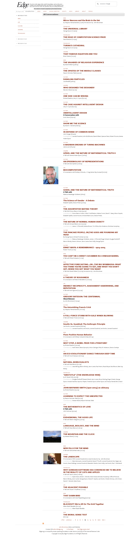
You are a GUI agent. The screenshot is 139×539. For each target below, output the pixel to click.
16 (95, 520)
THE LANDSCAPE (71, 456)
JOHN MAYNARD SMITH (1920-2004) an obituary (86, 387)
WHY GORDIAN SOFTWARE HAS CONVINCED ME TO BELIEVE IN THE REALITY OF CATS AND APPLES (92, 471)
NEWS (70, 11)
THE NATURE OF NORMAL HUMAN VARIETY (83, 221)
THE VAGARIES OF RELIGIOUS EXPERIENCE (83, 62)
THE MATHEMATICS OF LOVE (77, 406)
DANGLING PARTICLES (74, 79)
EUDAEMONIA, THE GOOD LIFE (78, 417)
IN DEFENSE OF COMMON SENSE (78, 131)
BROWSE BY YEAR (22, 39)
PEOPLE (90, 11)
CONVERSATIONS (29, 11)
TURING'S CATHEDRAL (74, 45)
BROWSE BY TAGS (22, 43)
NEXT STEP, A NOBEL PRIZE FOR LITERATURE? (85, 343)
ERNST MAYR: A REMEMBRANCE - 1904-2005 (84, 247)
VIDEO (38, 11)
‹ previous (69, 520)
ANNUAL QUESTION (54, 11)
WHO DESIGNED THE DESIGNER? (79, 87)
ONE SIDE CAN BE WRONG (75, 96)
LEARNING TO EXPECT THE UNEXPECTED (83, 396)
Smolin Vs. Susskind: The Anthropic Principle (84, 324)
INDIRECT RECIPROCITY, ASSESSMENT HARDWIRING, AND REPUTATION (91, 286)
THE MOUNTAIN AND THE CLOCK (79, 434)
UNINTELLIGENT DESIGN (75, 112)
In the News (70, 529)
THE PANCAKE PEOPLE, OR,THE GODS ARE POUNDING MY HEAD (90, 233)
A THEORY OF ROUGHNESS (76, 277)
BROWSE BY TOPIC (22, 15)
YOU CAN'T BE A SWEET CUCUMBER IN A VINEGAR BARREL (91, 255)
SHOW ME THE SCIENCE (74, 123)
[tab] (28, 15)
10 (80, 520)
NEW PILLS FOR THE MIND (75, 448)
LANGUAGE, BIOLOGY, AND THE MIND (81, 425)
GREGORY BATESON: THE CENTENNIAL (81, 296)
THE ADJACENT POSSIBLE (75, 487)
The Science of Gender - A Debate (78, 200)
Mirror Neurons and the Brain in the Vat (81, 20)
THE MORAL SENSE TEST (75, 514)
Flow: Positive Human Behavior (77, 334)
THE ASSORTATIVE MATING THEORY (80, 208)
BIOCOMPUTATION (72, 169)
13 (87, 520)
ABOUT (84, 11)
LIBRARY (77, 11)
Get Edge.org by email (83, 529)
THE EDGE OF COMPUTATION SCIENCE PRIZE (84, 37)
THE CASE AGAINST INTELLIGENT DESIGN (83, 104)
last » (103, 520)
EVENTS (64, 11)
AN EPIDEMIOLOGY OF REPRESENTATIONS (83, 161)
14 (90, 520)
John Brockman (63, 527)
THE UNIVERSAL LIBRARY (75, 28)
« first (62, 520)
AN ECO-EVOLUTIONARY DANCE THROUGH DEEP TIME (89, 353)
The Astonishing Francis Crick (77, 307)
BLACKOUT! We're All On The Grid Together (83, 504)
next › (99, 520)
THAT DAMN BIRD (71, 495)
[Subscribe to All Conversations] (43, 524)
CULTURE (65, 68)
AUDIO (44, 11)
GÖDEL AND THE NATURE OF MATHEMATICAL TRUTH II (89, 153)
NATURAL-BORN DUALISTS (76, 362)
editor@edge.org (58, 529)
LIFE (64, 168)
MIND (64, 18)
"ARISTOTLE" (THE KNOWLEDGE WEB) (81, 374)
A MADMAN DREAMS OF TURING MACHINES (84, 144)
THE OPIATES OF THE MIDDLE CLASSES (82, 70)
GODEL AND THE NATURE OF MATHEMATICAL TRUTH (88, 189)
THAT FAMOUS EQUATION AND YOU (80, 53)
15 (93, 520)
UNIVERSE (65, 52)
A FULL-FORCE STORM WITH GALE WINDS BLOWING (88, 315)
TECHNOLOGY (66, 26)
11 (82, 520)
